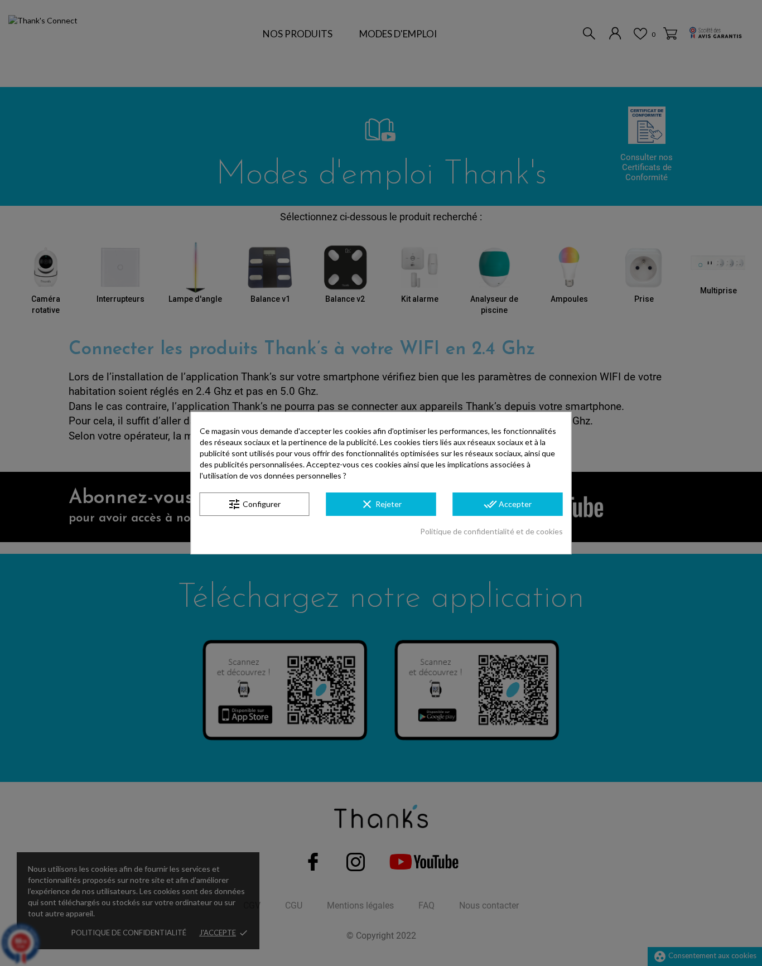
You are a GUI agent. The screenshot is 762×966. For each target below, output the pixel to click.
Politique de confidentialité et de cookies (491, 531)
